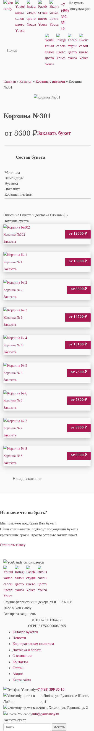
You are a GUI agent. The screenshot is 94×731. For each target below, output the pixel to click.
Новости (19, 638)
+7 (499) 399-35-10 (65, 17)
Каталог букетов (25, 632)
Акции (18, 674)
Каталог (25, 81)
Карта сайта (22, 680)
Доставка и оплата (27, 650)
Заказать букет (54, 133)
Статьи (18, 668)
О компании (22, 656)
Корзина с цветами (50, 81)
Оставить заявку (13, 545)
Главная (9, 81)
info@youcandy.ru (45, 714)
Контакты (20, 662)
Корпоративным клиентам (33, 644)
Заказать (9, 241)
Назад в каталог (27, 478)
